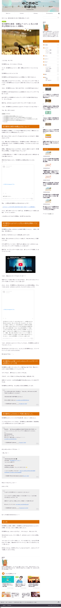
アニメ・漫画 (52, 50)
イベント (52, 51)
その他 (51, 44)
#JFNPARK (6, 472)
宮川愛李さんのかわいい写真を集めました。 (15, 120)
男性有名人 (52, 71)
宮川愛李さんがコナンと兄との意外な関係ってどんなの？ (18, 117)
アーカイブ (45, 213)
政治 (51, 74)
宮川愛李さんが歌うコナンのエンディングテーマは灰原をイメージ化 (20, 118)
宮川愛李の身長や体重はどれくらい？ (13, 116)
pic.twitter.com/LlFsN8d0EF (16, 472)
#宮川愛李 (33, 470)
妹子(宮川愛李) (6, 338)
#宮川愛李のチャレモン (15, 460)
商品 (52, 78)
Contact (22, 13)
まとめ (5, 121)
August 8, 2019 (22, 442)
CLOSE (3, 113)
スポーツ (51, 58)
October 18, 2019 (23, 403)
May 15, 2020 (26, 475)
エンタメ (51, 47)
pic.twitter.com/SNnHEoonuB (22, 504)
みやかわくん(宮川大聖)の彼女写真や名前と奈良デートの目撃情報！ (19, 207)
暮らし (51, 77)
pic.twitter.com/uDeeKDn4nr (10, 438)
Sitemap (36, 13)
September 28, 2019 (23, 507)
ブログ (51, 61)
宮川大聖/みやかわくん (7, 198)
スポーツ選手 (52, 68)
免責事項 (4, 605)
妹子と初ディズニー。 (7, 196)
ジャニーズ (52, 67)
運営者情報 (9, 605)
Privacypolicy (49, 13)
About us (8, 13)
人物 (51, 64)
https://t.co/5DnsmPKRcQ (25, 470)
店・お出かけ (52, 80)
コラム (51, 55)
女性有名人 (4, 21)
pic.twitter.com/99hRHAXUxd (22, 400)
